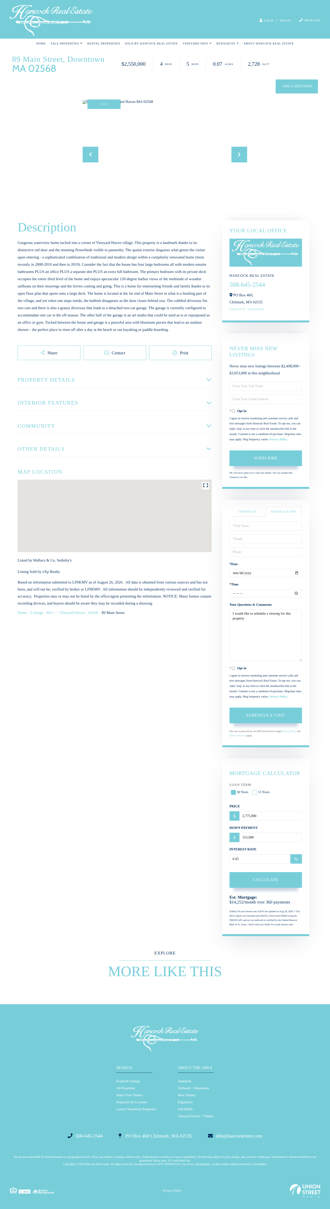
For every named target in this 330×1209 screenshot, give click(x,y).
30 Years (242, 792)
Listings (37, 613)
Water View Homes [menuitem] (129, 1095)
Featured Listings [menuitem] (128, 1081)
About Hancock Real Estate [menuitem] (269, 43)
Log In (268, 20)
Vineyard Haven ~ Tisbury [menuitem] (196, 1116)
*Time (234, 584)
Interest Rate (243, 849)
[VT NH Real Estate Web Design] (305, 1190)
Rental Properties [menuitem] (103, 43)
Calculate (265, 880)
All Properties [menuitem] (125, 1088)
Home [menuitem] (41, 43)
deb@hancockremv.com (239, 1136)
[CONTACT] (297, 86)
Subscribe (266, 458)
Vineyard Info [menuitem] (195, 43)
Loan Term (240, 785)
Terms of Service (238, 735)
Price (235, 806)
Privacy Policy (278, 439)
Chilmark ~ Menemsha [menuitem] (193, 1088)
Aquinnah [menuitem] (184, 1081)
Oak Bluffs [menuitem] (185, 1109)
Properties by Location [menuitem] (131, 1102)
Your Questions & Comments (251, 605)
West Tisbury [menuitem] (187, 1095)
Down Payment (244, 828)
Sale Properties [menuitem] (64, 43)
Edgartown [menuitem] (185, 1102)
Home (22, 613)
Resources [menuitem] (225, 43)
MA (50, 613)
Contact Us (238, 309)
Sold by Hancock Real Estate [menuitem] (151, 43)
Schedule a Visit (283, 511)
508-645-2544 (311, 20)
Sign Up (285, 20)
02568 (93, 613)
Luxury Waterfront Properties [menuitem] (136, 1109)
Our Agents (256, 309)
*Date (234, 564)
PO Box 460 (158, 1136)
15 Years (264, 792)
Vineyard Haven (72, 613)
